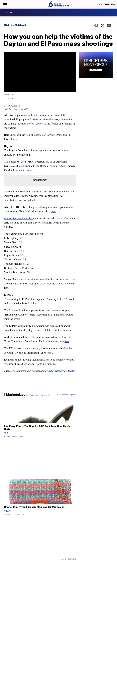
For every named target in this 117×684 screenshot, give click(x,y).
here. (53, 211)
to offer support (34, 123)
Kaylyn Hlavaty (55, 370)
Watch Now (105, 4)
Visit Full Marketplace (66, 395)
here (51, 330)
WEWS (72, 370)
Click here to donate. (22, 170)
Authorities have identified (18, 218)
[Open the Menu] (4, 4)
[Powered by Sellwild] (72, 559)
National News (15, 25)
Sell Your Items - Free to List (38, 395)
